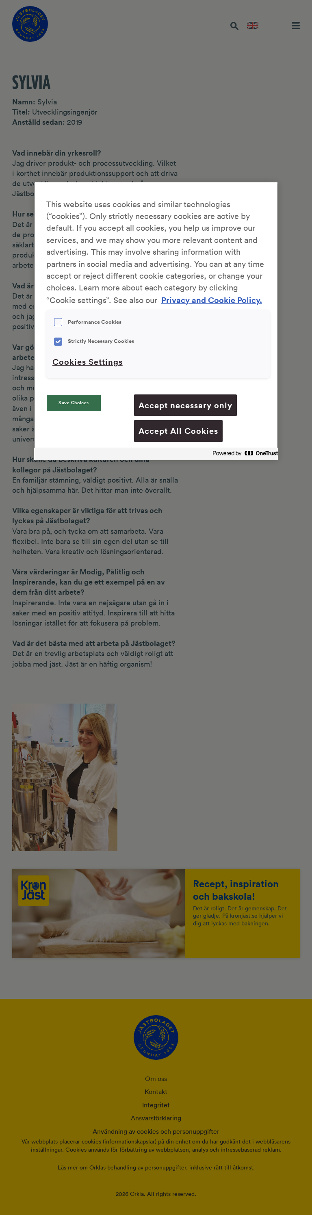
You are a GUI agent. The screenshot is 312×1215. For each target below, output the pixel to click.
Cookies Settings (87, 361)
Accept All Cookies (178, 430)
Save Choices (73, 402)
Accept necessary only (185, 405)
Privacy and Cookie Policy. (211, 300)
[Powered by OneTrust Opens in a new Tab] (243, 455)
